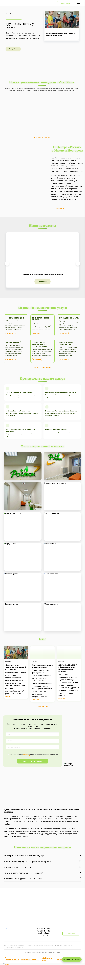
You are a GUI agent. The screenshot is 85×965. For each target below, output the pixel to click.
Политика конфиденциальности (12, 958)
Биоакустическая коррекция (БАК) (66, 343)
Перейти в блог (42, 706)
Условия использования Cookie (47, 959)
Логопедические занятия (69, 318)
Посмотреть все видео (42, 138)
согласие (25, 754)
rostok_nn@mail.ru (44, 933)
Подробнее (13, 49)
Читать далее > (9, 696)
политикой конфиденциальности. (33, 756)
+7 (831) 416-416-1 (44, 929)
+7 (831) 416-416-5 (44, 931)
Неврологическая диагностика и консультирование (40, 344)
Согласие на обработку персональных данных (28, 958)
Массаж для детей (13, 342)
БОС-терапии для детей (14, 318)
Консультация (65, 3)
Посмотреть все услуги (42, 367)
